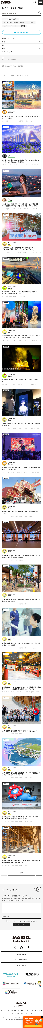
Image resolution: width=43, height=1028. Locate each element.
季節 (3, 48)
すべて (5, 75)
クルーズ (4, 121)
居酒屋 (23, 26)
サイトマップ (29, 1013)
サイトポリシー (37, 1010)
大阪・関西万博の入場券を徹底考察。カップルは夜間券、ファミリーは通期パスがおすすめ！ (21, 774)
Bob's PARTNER (21, 960)
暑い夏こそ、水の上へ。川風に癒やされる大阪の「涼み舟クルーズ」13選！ (21, 117)
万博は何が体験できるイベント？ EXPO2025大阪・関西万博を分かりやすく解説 (21, 644)
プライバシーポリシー (17, 1013)
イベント (14, 165)
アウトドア (8, 165)
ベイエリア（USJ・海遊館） (14, 66)
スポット (19, 75)
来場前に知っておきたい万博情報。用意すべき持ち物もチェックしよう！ (21, 512)
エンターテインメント (14, 384)
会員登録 (13, 1010)
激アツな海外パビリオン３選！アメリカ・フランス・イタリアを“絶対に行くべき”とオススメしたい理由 (21, 337)
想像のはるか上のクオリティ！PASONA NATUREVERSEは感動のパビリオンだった (21, 468)
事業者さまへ (21, 954)
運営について (5, 1010)
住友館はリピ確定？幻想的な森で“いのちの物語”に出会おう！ (20, 380)
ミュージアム (22, 296)
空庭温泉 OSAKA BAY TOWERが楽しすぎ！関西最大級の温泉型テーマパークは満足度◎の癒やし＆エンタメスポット (21, 688)
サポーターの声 (7, 52)
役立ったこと (28, 516)
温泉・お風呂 (35, 692)
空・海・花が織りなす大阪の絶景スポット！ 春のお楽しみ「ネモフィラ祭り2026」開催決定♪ (20, 161)
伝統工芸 (27, 865)
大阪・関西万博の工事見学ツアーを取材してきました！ (19, 731)
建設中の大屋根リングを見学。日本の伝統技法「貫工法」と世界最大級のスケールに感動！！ (21, 862)
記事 (12, 75)
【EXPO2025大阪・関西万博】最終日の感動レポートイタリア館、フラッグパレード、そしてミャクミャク (19, 249)
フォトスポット (36, 165)
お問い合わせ (21, 965)
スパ (3, 692)
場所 (3, 45)
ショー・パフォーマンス (14, 209)
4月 (3, 165)
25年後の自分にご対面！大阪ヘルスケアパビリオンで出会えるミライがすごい (21, 424)
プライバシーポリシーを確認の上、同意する (23, 921)
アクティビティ (6, 428)
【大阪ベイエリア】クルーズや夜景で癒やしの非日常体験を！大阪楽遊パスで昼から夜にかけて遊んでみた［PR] (20, 205)
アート (31, 22)
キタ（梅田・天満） (10, 19)
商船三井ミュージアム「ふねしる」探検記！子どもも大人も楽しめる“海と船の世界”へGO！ (21, 293)
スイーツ (28, 165)
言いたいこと (28, 821)
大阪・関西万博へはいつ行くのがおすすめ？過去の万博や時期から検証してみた (21, 600)
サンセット (21, 165)
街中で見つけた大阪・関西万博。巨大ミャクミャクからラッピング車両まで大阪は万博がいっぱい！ (21, 818)
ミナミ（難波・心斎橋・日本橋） (14, 22)
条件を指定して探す (9, 38)
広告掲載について (23, 1010)
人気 (5, 26)
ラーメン (14, 26)
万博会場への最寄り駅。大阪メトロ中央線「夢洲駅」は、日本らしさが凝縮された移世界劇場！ (21, 556)
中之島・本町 (28, 121)
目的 (3, 42)
